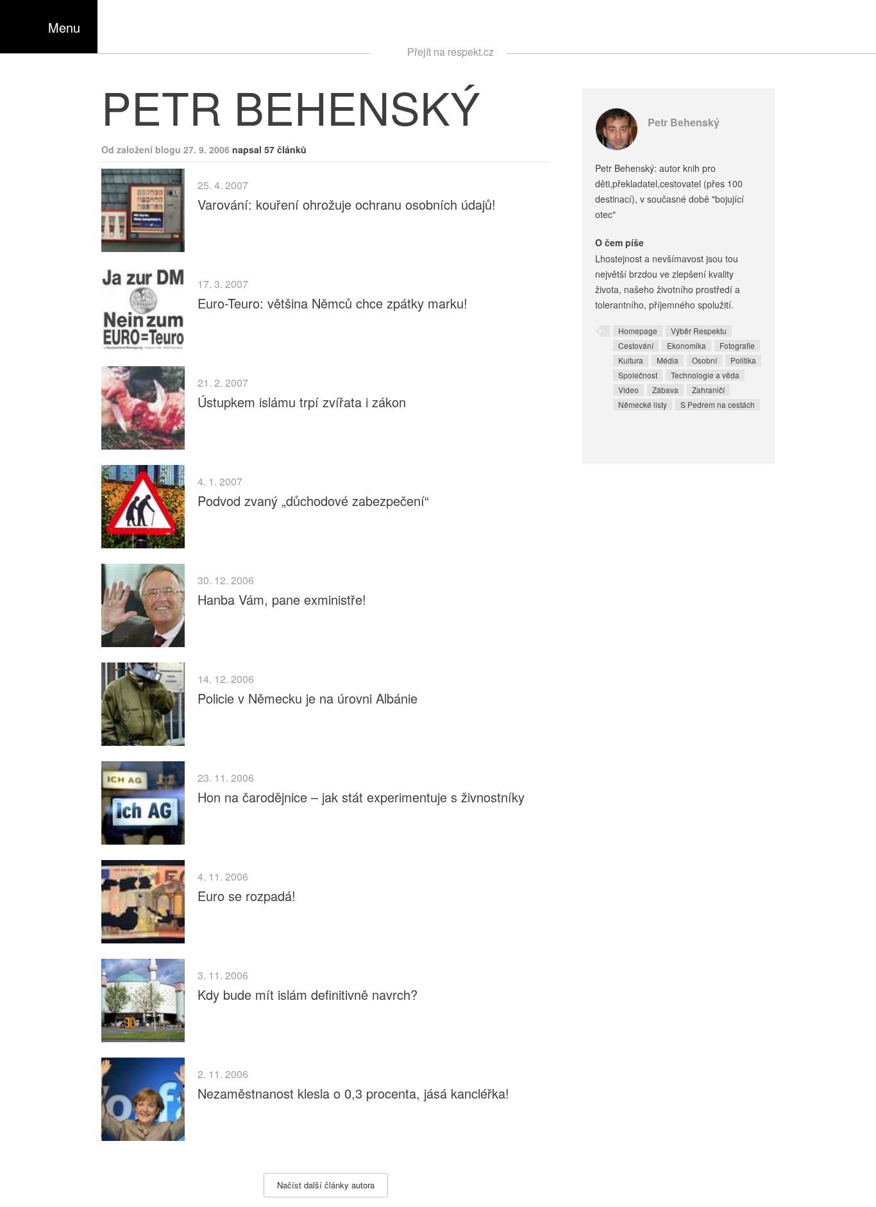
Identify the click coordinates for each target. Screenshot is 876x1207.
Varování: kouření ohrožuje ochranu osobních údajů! (347, 204)
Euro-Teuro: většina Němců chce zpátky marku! (332, 303)
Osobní (704, 360)
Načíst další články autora (326, 1185)
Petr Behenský (684, 122)
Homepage (637, 330)
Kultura (630, 360)
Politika (743, 360)
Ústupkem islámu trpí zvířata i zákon (302, 401)
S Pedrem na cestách (717, 404)
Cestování (635, 345)
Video (628, 389)
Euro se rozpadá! (247, 895)
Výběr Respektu (699, 330)
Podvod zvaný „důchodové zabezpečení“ (313, 500)
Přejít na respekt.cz (450, 51)
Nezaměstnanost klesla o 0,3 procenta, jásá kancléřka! (353, 1093)
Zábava (665, 389)
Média (667, 360)
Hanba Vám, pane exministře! (282, 599)
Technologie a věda (705, 374)
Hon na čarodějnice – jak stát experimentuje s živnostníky (361, 797)
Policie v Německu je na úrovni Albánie (307, 698)
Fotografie (737, 345)
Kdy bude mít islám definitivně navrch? (307, 994)
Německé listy (642, 404)
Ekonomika (686, 345)
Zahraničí (708, 389)
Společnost (637, 374)
